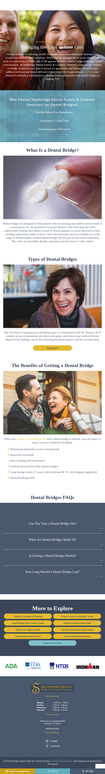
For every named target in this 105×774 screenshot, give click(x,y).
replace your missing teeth (31, 438)
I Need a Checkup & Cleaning (28, 616)
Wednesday (41, 708)
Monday (40, 703)
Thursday (41, 710)
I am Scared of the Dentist (28, 636)
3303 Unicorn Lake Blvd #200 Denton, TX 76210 (52, 722)
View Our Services (52, 643)
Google (53, 741)
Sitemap (55, 761)
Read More (52, 348)
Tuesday (40, 705)
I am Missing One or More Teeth (28, 623)
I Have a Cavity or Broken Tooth (77, 616)
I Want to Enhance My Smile (77, 623)
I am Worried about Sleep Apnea (77, 629)
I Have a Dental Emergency (77, 636)
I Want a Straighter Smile (27, 629)
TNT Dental (52, 764)
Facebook (55, 746)
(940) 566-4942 (52, 729)
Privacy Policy (66, 761)
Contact (89, 71)
